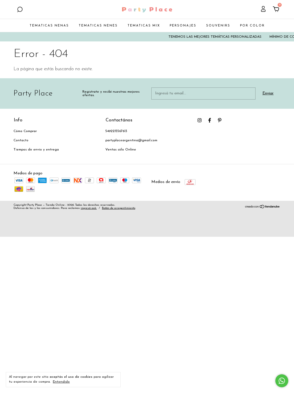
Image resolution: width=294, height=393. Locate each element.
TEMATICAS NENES (98, 25)
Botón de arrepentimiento (118, 208)
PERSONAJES (183, 25)
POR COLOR (252, 25)
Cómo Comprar (25, 131)
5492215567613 (116, 131)
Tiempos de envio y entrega (36, 149)
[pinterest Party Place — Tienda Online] (219, 120)
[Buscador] (19, 10)
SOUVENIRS (218, 25)
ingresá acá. (89, 208)
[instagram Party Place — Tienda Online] (199, 120)
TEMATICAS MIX (143, 25)
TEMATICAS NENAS (49, 25)
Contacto (20, 140)
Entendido (61, 382)
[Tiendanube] (263, 207)
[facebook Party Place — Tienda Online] (209, 120)
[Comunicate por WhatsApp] (281, 380)
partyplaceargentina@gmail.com (131, 140)
